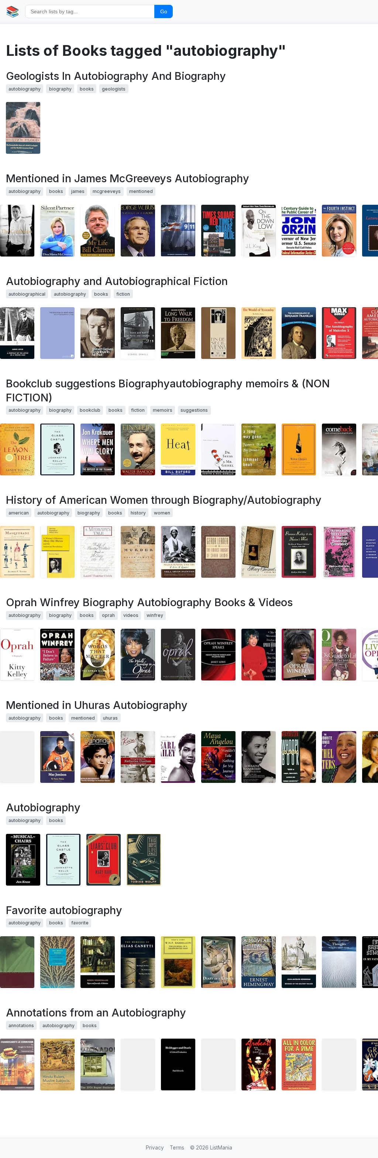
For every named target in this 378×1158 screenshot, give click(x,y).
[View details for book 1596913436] (17, 449)
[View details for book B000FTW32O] (97, 757)
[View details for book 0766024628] (57, 654)
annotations (21, 1025)
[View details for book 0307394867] (17, 654)
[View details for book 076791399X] (258, 231)
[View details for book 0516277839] (57, 757)
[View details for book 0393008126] (339, 552)
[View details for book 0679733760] (97, 552)
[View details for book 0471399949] (218, 654)
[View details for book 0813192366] (178, 654)
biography (60, 89)
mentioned (141, 191)
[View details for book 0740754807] (138, 654)
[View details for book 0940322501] (57, 962)
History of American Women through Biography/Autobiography (164, 499)
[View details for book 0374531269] (258, 449)
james (78, 191)
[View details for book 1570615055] (23, 128)
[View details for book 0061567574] (339, 449)
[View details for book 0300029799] (258, 552)
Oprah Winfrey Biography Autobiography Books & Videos (149, 602)
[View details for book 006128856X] (299, 449)
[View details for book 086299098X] (178, 962)
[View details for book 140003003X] (97, 231)
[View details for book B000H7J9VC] (339, 757)
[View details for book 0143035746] (103, 860)
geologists (114, 89)
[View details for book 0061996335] (97, 654)
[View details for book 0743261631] (339, 231)
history (138, 513)
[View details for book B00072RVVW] (138, 1064)
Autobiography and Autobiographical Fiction (117, 281)
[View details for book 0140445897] (97, 962)
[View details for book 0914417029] (178, 1064)
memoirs (162, 410)
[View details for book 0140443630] (299, 962)
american (18, 513)
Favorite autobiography (64, 910)
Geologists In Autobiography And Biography (116, 75)
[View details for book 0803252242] (258, 333)
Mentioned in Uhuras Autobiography (97, 705)
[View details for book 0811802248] (17, 962)
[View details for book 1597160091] (97, 1064)
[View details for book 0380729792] (299, 757)
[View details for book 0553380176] (218, 757)
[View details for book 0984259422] (23, 860)
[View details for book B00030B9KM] (178, 757)
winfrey (155, 615)
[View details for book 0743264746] (138, 449)
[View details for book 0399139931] (17, 757)
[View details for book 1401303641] (57, 231)
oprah (108, 615)
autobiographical (26, 294)
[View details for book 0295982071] (17, 1064)
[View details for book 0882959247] (57, 552)
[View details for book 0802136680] (144, 860)
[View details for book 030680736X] (218, 449)
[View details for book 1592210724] (258, 1064)
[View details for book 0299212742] (138, 757)
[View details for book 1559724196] (258, 654)
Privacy (155, 1148)
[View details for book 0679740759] (138, 552)
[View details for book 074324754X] (57, 449)
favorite (80, 923)
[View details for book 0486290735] (299, 333)
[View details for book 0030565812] (178, 333)
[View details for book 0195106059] (218, 552)
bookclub (90, 410)
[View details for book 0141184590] (97, 333)
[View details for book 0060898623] (17, 231)
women (162, 513)
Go (163, 11)
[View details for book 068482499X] (258, 962)
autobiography (24, 89)
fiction (123, 294)
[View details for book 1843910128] (339, 962)
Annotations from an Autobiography (96, 1012)
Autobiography (43, 807)
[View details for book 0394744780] (218, 333)
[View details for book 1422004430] (299, 231)
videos (130, 615)
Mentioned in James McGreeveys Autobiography (127, 178)
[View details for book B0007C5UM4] (339, 1064)
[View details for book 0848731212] (339, 654)
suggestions (194, 410)
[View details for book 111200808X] (57, 333)
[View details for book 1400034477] (178, 449)
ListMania (221, 1148)
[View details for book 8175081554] (218, 1064)
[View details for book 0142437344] (17, 333)
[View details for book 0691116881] (57, 1064)
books (87, 89)
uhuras (110, 718)
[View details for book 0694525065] (258, 757)
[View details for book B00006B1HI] (178, 231)
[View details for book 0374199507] (138, 962)
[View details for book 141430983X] (138, 231)
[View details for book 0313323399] (299, 654)
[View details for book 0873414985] (299, 1064)
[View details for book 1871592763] (218, 962)
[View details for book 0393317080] (178, 552)
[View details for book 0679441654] (17, 552)
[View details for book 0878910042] (339, 333)
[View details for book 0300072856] (299, 552)
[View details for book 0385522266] (97, 449)
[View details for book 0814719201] (218, 231)
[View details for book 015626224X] (138, 333)
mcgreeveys (107, 191)
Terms (177, 1148)
